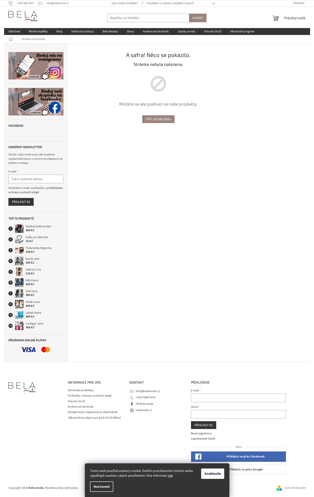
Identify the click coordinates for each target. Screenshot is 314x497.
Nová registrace (201, 434)
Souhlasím (212, 473)
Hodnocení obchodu (81, 407)
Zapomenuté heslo (203, 439)
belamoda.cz (144, 410)
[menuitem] (14, 31)
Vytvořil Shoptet (295, 488)
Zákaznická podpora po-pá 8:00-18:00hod (94, 418)
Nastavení (102, 486)
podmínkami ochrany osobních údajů (35, 190)
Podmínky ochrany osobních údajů (170, 3)
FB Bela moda (144, 404)
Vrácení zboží (76, 401)
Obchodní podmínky (125, 3)
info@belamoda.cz (148, 391)
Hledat (198, 18)
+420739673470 (145, 397)
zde (170, 475)
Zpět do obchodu (158, 119)
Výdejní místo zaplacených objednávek (93, 412)
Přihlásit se (21, 202)
